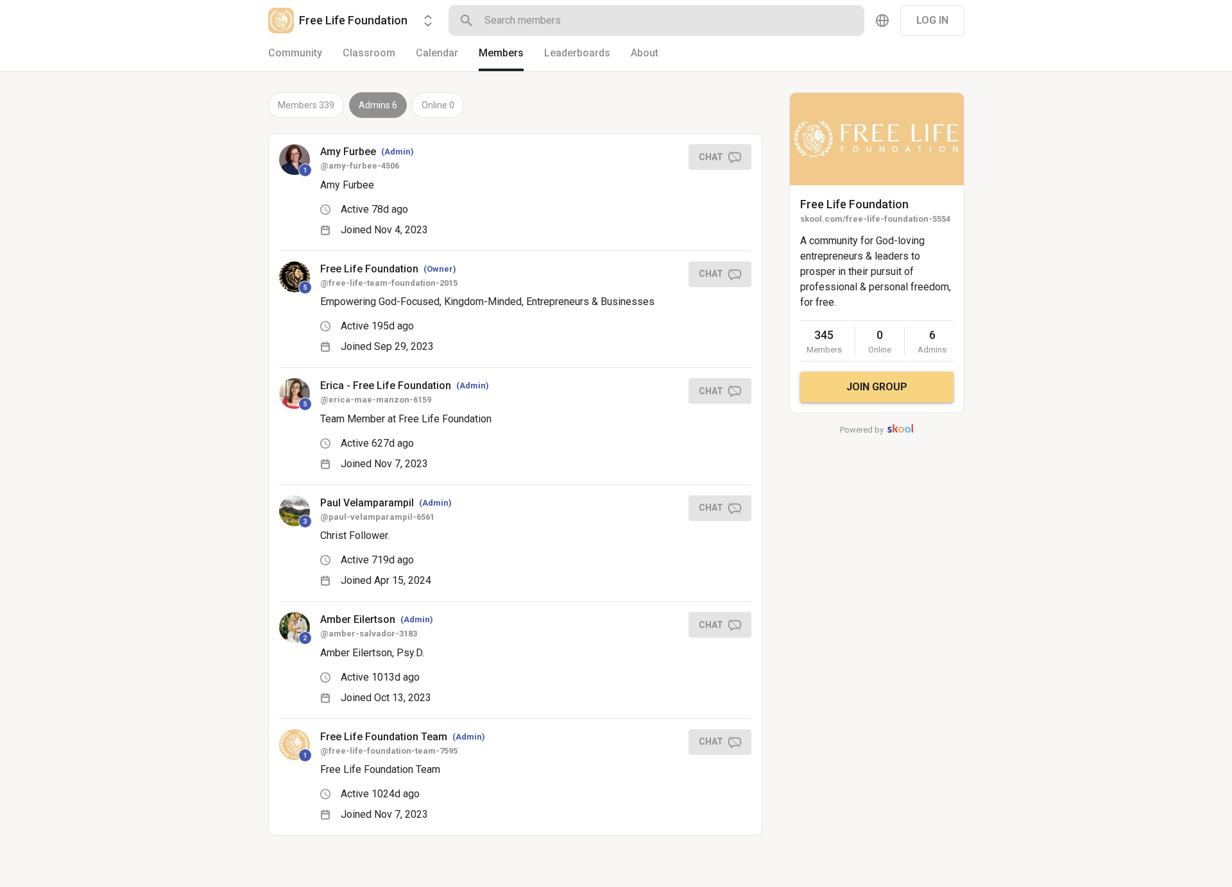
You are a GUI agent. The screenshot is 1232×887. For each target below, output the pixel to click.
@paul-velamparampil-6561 (377, 517)
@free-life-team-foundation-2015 (389, 283)
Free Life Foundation (854, 204)
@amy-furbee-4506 (359, 165)
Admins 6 (378, 105)
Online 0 (438, 105)
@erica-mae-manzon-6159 (375, 399)
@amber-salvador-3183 (368, 633)
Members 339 (306, 105)
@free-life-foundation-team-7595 (389, 751)
